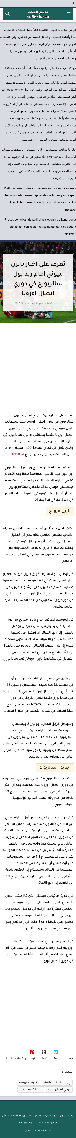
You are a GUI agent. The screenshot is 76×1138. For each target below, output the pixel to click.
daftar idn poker (60, 132)
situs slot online (48, 219)
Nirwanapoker (12, 44)
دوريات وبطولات (31, 1090)
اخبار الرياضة (52, 1083)
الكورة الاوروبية (29, 1083)
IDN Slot (52, 156)
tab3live (18, 455)
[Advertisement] (38, 363)
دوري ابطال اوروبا (58, 1090)
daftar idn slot (43, 171)
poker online (15, 89)
